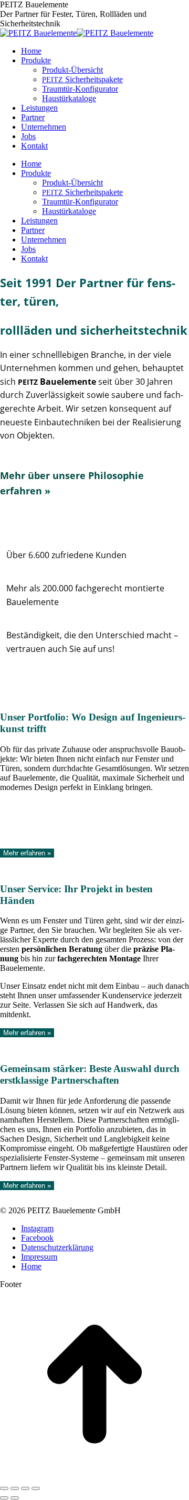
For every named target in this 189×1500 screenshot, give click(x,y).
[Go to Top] (94, 1476)
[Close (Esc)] (4, 1488)
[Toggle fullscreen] (25, 1488)
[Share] (14, 1488)
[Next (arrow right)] (14, 1497)
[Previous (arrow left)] (4, 1497)
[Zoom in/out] (36, 1488)
